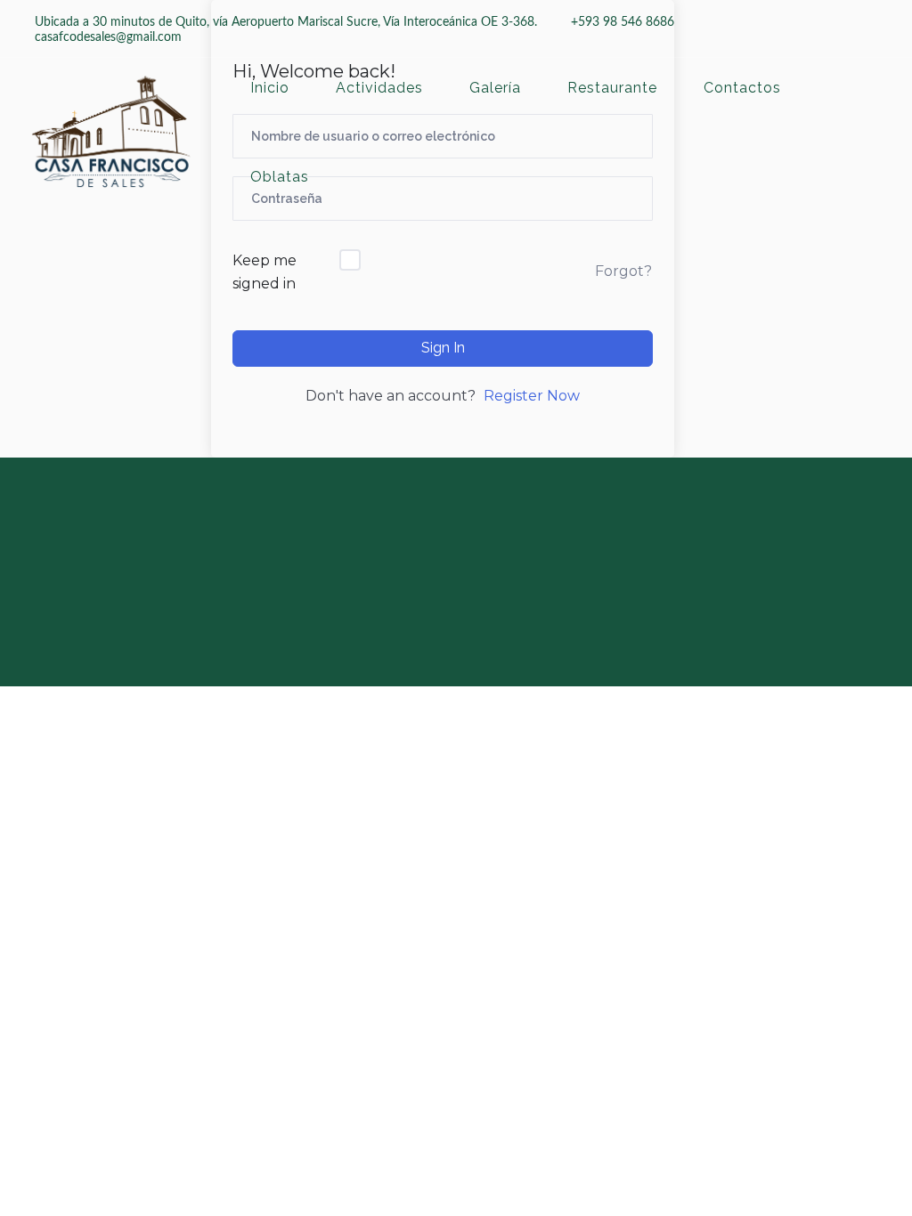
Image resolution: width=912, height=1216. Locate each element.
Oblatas (279, 177)
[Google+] (474, 560)
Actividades (379, 88)
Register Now (532, 395)
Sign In (443, 347)
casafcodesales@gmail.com (108, 37)
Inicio (269, 88)
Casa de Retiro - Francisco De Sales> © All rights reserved (507, 662)
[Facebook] (431, 560)
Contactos (742, 88)
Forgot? (623, 271)
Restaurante (612, 88)
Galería (495, 88)
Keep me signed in (264, 272)
